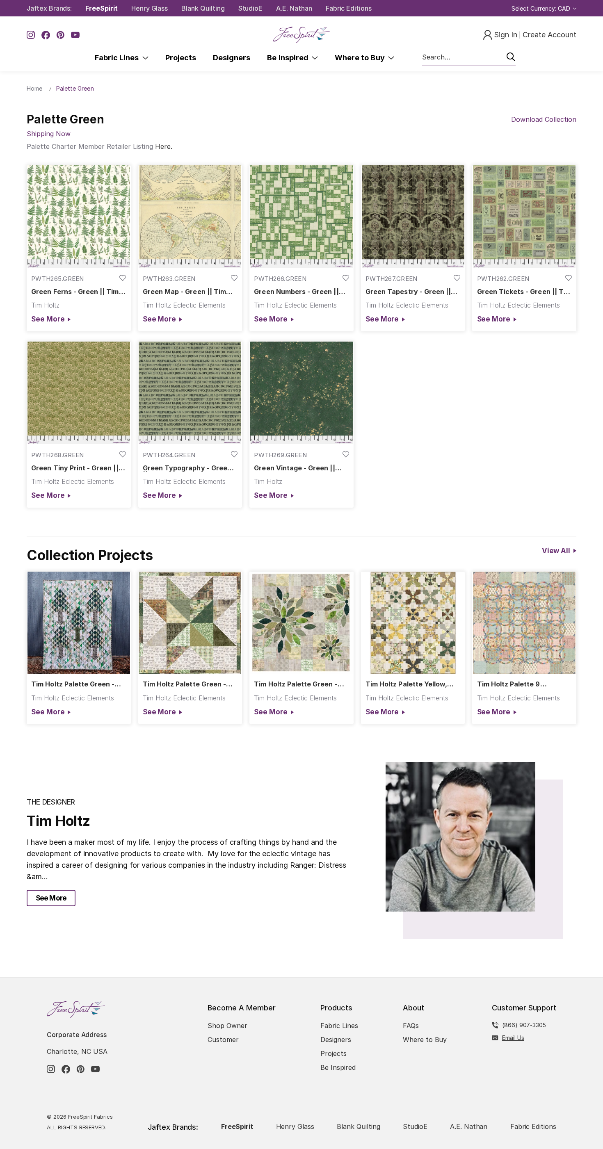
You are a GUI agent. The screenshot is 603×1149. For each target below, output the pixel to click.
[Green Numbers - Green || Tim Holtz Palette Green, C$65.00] (301, 216)
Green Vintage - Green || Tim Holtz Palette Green (294, 468)
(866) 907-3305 (524, 1024)
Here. (163, 146)
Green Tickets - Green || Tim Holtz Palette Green (524, 291)
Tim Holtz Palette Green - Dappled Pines (72, 684)
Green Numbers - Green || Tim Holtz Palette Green (296, 291)
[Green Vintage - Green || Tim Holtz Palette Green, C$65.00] (301, 393)
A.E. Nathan (294, 8)
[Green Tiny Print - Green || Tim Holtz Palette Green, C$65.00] (79, 393)
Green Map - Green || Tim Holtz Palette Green (184, 291)
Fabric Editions (349, 8)
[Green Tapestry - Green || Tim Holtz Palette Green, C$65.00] (413, 216)
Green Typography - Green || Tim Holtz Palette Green (187, 468)
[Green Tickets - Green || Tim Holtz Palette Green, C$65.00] (524, 216)
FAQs (411, 1025)
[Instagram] (31, 35)
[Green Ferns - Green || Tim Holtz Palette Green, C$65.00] (79, 216)
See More (47, 319)
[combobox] (469, 57)
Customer (223, 1039)
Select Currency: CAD (542, 8)
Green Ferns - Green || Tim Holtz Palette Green (75, 291)
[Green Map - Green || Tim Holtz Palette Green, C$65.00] (190, 216)
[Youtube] (75, 35)
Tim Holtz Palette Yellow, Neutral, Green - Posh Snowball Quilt (406, 684)
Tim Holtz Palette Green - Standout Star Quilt (184, 684)
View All (556, 551)
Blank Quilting (202, 8)
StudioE (250, 8)
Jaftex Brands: (49, 8)
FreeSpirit (101, 8)
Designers (231, 57)
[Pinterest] (60, 35)
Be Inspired (289, 57)
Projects (180, 57)
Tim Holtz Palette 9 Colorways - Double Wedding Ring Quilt (509, 684)
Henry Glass (149, 8)
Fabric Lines (118, 57)
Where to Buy (361, 57)
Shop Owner (227, 1025)
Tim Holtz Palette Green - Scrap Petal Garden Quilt (295, 684)
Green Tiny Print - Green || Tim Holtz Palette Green (74, 468)
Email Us (513, 1037)
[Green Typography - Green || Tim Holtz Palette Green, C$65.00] (190, 393)
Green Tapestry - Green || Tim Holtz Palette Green (408, 291)
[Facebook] (45, 35)
